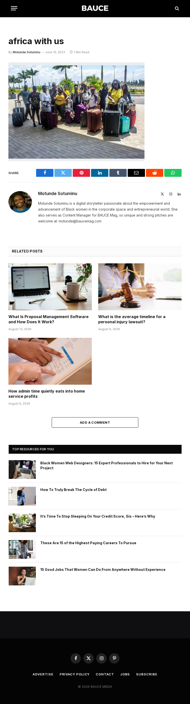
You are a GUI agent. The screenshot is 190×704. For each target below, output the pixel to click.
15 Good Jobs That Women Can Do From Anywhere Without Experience (103, 569)
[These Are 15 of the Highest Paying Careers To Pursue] (22, 549)
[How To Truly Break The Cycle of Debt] (22, 496)
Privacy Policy (75, 674)
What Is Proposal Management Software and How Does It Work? (48, 319)
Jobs (125, 674)
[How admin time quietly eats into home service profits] (50, 361)
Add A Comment (95, 422)
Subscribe (146, 674)
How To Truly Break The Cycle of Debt (73, 489)
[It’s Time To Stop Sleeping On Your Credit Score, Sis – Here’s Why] (22, 522)
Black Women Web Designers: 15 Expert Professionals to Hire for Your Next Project (106, 465)
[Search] (176, 8)
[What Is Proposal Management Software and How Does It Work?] (50, 286)
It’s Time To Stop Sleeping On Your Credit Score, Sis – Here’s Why (97, 516)
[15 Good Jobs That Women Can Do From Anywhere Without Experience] (22, 576)
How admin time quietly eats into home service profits (46, 394)
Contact (105, 674)
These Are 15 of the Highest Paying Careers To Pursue (88, 543)
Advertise (43, 674)
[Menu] (14, 8)
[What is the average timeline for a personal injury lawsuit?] (140, 286)
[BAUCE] (95, 8)
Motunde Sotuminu (26, 52)
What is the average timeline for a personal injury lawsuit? (132, 319)
